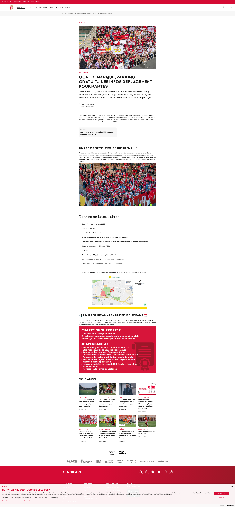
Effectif (30, 7)
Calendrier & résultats (44, 7)
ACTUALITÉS (21, 7)
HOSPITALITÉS (35, 1)
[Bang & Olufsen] (131, 461)
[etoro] (163, 461)
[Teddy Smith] (120, 461)
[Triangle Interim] (109, 461)
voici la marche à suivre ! (104, 325)
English (4, 486)
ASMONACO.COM (6, 1)
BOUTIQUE (26, 1)
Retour (83, 22)
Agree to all (221, 493)
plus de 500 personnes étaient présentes (121, 155)
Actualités (70, 13)
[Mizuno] (122, 452)
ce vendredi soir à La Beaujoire (90, 120)
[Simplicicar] (147, 461)
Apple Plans (134, 272)
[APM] (112, 452)
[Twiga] (98, 461)
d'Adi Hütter (108, 153)
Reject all (221, 497)
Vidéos (67, 7)
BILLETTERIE (17, 1)
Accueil (64, 13)
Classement (59, 7)
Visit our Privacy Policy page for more (30, 501)
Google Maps (125, 272)
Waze (144, 272)
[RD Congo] (72, 461)
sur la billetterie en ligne (106, 237)
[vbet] (86, 461)
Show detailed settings (9, 501)
